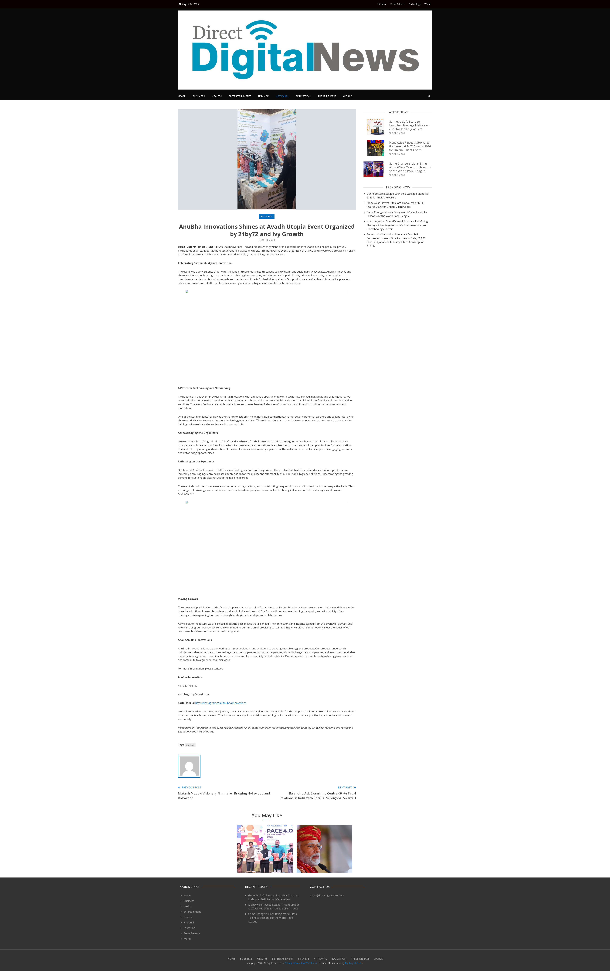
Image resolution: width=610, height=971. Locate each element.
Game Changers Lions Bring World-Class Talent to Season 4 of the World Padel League (410, 167)
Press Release (397, 4)
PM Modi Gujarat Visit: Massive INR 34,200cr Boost (324, 862)
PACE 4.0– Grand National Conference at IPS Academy (265, 862)
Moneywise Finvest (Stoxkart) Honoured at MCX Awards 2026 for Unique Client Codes (410, 146)
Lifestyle (382, 4)
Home (182, 96)
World (427, 4)
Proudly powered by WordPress (300, 962)
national (190, 744)
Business (199, 96)
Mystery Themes (353, 962)
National (282, 96)
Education (303, 96)
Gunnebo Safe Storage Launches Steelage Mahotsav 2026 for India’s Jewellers (408, 125)
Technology (415, 4)
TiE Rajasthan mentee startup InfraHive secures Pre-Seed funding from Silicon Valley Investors (205, 858)
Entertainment (240, 96)
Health (217, 96)
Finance (263, 96)
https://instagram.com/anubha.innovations (220, 703)
